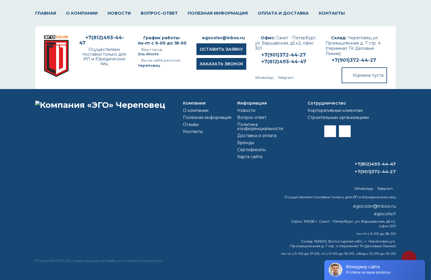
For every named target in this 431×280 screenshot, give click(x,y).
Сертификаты (251, 149)
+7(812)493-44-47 (283, 61)
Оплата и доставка (283, 13)
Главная (45, 13)
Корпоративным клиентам (335, 110)
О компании (82, 13)
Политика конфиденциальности (260, 126)
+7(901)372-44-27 (354, 60)
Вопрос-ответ (159, 13)
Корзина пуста (368, 75)
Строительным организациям (338, 117)
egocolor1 (385, 213)
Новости (119, 13)
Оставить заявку (221, 49)
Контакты (332, 13)
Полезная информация (218, 13)
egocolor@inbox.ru (223, 37)
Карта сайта (249, 156)
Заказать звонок (221, 63)
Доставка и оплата (256, 135)
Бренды (245, 142)
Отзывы (191, 124)
